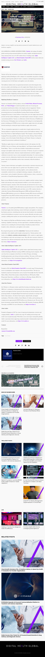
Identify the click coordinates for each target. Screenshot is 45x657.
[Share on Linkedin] (28, 41)
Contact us (17, 1)
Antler (25, 60)
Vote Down (27, 341)
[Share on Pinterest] (25, 41)
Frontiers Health (30, 6)
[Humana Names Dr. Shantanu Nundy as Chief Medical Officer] (33, 401)
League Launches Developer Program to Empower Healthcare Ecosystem (13, 366)
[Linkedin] (41, 1)
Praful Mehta (29, 103)
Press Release (7, 335)
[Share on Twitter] (19, 41)
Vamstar (28, 51)
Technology (16, 6)
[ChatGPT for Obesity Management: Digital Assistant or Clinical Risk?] (33, 492)
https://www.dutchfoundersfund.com (22, 279)
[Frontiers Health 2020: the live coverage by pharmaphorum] (33, 518)
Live (21, 6)
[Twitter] (39, 1)
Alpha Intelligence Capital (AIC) (9, 249)
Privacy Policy (8, 1)
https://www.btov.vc (31, 304)
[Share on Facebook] (16, 41)
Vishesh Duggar (11, 106)
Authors (12, 1)
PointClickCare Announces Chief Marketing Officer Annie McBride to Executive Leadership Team (31, 366)
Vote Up (19, 341)
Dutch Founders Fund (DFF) (24, 58)
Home (2, 9)
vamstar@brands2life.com (8, 331)
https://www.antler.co (23, 321)
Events (24, 6)
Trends (3, 6)
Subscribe (21, 1)
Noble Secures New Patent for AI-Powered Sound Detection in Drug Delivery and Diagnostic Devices (11, 433)
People (7, 6)
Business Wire (20, 37)
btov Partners (17, 60)
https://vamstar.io (11, 241)
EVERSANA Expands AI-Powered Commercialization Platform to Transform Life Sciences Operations (11, 459)
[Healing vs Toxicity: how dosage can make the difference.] (11, 518)
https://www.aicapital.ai (16, 260)
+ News (11, 6)
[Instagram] (42, 1)
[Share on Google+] (22, 41)
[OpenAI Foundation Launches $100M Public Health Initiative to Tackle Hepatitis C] (11, 471)
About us (3, 1)
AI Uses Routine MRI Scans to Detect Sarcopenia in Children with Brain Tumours (33, 481)
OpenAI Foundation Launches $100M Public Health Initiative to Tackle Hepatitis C (11, 481)
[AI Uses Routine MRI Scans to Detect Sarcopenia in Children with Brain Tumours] (33, 471)
